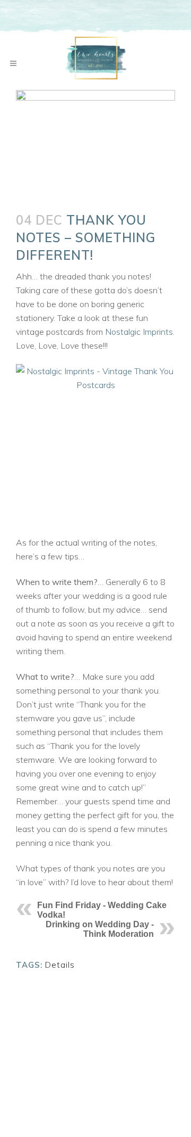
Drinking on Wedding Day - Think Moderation (100, 929)
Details (60, 964)
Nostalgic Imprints (139, 331)
